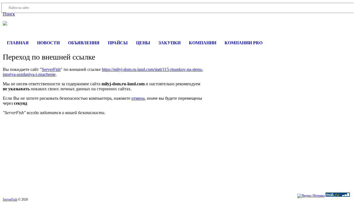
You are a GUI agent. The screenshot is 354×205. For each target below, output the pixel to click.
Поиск (9, 14)
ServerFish (51, 69)
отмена (138, 98)
